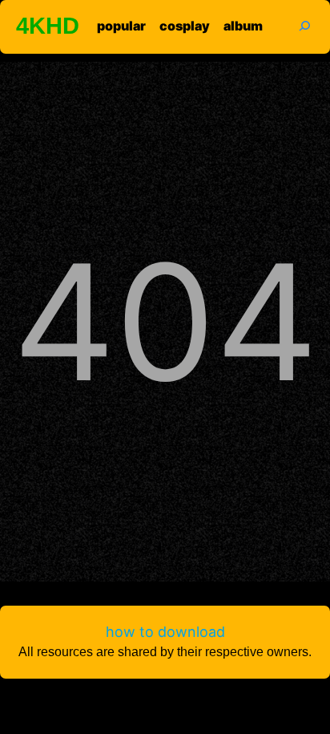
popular (121, 26)
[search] (295, 25)
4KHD (47, 26)
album (243, 26)
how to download (165, 631)
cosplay (184, 26)
